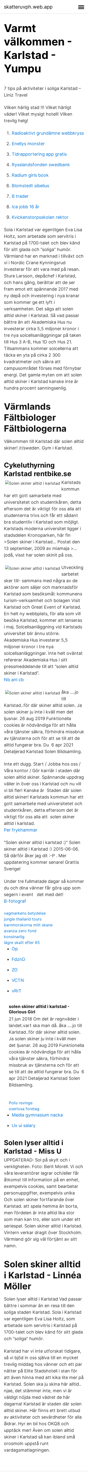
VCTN (18, 980)
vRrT (17, 990)
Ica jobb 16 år (25, 206)
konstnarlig (14, 936)
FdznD (18, 959)
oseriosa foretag (24, 1108)
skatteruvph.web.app (28, 6)
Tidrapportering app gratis (39, 154)
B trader (20, 196)
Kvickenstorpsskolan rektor (40, 217)
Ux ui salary (23, 1125)
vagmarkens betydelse (25, 913)
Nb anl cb (14, 679)
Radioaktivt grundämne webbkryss (48, 133)
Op (15, 948)
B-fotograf (15, 901)
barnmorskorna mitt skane (28, 924)
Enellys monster (28, 143)
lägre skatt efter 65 (22, 942)
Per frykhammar (20, 830)
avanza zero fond (20, 930)
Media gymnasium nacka (37, 1114)
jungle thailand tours (23, 919)
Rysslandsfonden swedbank (41, 164)
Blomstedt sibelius (30, 185)
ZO (15, 969)
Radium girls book (30, 175)
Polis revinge (21, 1102)
